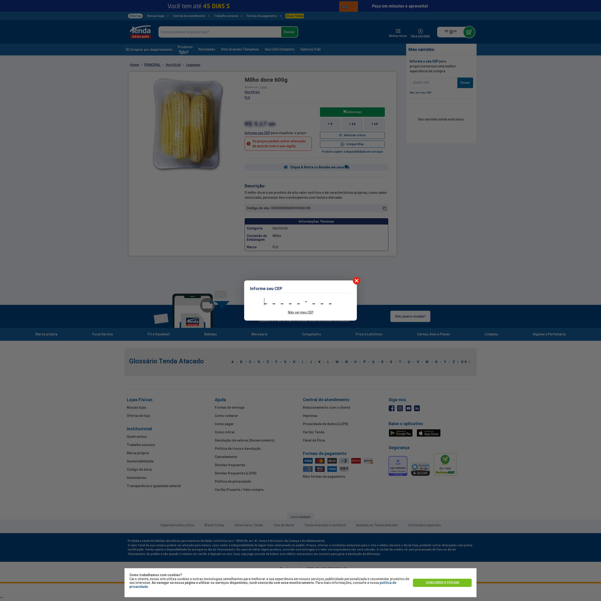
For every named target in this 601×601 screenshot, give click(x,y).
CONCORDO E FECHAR (442, 583)
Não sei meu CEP (300, 312)
